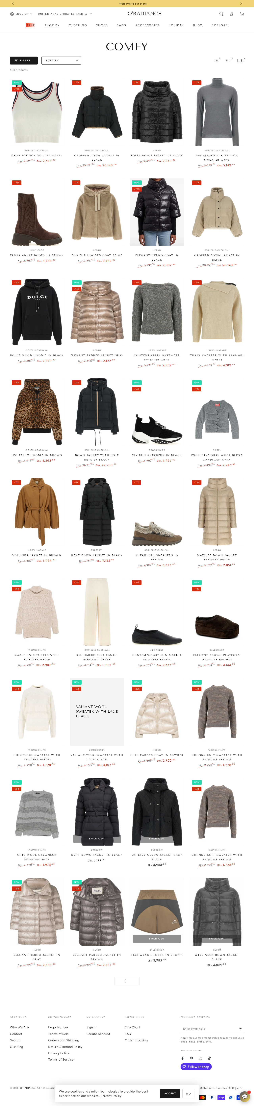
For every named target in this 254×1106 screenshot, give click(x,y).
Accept (170, 1093)
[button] (221, 14)
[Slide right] (240, 3)
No (188, 1093)
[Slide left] (13, 3)
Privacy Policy (111, 1096)
